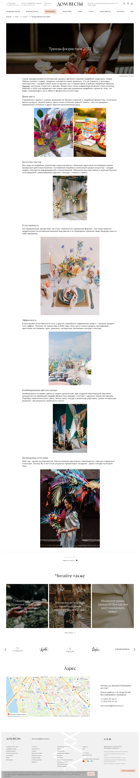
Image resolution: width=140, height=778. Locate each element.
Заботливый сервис (62, 764)
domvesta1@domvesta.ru (112, 706)
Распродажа (9, 759)
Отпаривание (60, 751)
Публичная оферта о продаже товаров (114, 763)
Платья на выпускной (12, 753)
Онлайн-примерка (62, 766)
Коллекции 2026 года (12, 746)
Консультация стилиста (63, 746)
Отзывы (34, 751)
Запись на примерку (128, 770)
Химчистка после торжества (65, 759)
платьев (26, 86)
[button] (5, 649)
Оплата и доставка (37, 759)
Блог (84, 748)
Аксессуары (9, 755)
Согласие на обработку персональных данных (114, 754)
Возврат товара (36, 757)
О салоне (34, 746)
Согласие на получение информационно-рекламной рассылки (115, 760)
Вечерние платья (11, 751)
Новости (85, 746)
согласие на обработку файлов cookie (29, 774)
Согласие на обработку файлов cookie (114, 757)
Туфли (7, 757)
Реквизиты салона (36, 755)
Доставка (59, 755)
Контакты (86, 753)
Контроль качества (62, 762)
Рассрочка (60, 757)
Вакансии (34, 762)
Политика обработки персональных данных (116, 751)
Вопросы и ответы (37, 753)
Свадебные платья (11, 748)
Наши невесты (35, 748)
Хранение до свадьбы (63, 753)
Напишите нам (87, 755)
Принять (91, 773)
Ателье (59, 748)
